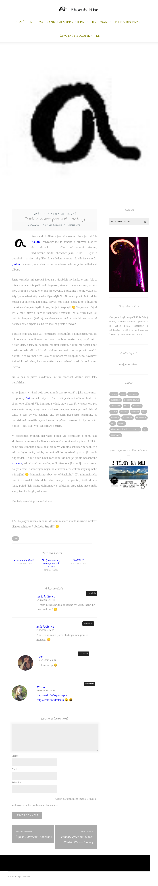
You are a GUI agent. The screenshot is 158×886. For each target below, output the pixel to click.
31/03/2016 (34, 225)
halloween (115, 406)
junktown (137, 406)
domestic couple (131, 400)
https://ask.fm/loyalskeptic (52, 695)
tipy (112, 423)
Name (15, 755)
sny (144, 412)
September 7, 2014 (23, 563)
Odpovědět (91, 593)
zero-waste (116, 435)
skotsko (135, 412)
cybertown (116, 400)
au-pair (114, 394)
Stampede (115, 417)
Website (16, 782)
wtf (145, 429)
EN (98, 35)
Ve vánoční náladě (24, 560)
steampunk (127, 417)
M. (32, 22)
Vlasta (41, 687)
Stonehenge (141, 417)
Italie (126, 406)
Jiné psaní (100, 22)
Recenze (124, 412)
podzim (114, 412)
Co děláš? (78, 560)
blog (15, 538)
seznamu (17, 463)
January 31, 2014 (78, 563)
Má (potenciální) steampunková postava (51, 563)
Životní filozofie (75, 35)
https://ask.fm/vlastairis (50, 700)
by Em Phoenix (53, 225)
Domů (20, 22)
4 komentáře (73, 225)
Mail (14, 769)
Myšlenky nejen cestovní (54, 214)
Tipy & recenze (127, 22)
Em (41, 656)
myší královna (46, 596)
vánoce (121, 423)
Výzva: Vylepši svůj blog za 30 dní (125, 429)
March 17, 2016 (51, 570)
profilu (16, 264)
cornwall (133, 394)
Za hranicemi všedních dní (62, 22)
